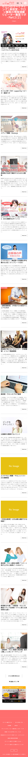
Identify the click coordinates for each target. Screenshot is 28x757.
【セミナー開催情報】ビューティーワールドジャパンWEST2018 (14, 49)
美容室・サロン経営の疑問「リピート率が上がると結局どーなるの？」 (14, 564)
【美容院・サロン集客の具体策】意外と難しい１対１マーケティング (14, 651)
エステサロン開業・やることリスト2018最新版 (13, 477)
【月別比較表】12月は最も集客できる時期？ (14, 520)
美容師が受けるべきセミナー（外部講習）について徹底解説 (14, 350)
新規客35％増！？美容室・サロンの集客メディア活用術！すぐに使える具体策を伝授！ (14, 607)
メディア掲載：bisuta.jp (9, 133)
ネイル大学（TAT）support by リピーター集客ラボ (14, 92)
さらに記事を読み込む (14, 676)
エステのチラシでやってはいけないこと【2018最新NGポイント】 (14, 218)
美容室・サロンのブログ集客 (11, 394)
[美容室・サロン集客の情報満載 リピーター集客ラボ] (8, 3)
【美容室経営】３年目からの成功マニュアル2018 (14, 306)
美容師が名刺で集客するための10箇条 (13, 174)
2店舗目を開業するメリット (10, 434)
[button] (25, 3)
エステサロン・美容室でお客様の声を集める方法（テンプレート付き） (14, 261)
